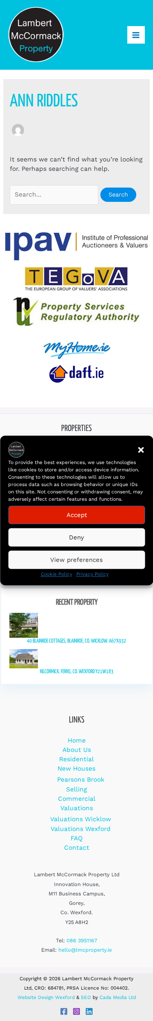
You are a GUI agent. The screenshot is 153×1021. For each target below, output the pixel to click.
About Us (76, 750)
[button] (141, 450)
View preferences (76, 560)
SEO (86, 997)
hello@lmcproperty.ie (85, 950)
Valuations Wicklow (80, 819)
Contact (76, 847)
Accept (77, 515)
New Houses (76, 768)
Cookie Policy (56, 574)
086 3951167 (82, 940)
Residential (76, 759)
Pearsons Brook (80, 779)
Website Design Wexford (46, 997)
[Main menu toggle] (136, 35)
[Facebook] (64, 1011)
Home (77, 740)
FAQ (77, 838)
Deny (76, 537)
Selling (76, 789)
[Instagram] (76, 1011)
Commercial (76, 798)
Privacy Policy (92, 574)
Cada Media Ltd (118, 997)
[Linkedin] (89, 1011)
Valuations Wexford (81, 829)
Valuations (76, 808)
